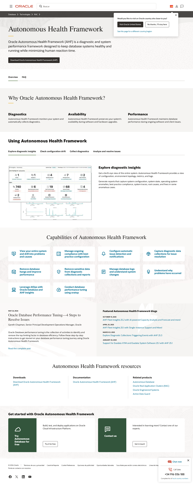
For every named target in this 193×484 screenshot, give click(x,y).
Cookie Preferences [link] (68, 465)
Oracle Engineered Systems (146, 389)
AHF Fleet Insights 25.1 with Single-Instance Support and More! (132, 327)
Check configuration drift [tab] (53, 151)
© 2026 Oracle (13, 465)
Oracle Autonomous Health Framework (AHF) (94, 381)
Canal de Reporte (53, 465)
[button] (11, 6)
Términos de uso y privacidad (34, 465)
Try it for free (50, 444)
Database (12, 14)
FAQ (24, 77)
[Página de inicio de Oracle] (24, 6)
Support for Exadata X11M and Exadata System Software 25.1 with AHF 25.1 (138, 343)
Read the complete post (19, 348)
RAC (36, 14)
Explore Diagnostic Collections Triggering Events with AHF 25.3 (132, 335)
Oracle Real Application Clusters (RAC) (151, 385)
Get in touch (140, 444)
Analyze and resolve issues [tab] (107, 151)
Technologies (25, 14)
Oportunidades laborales (105, 465)
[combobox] (96, 6)
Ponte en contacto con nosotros (19, 468)
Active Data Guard (141, 393)
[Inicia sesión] (176, 6)
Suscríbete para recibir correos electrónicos (131, 465)
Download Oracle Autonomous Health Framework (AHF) (34, 60)
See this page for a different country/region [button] (134, 31)
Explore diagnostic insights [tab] (22, 151)
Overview (13, 77)
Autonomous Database (143, 381)
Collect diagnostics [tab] (79, 151)
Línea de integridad (156, 465)
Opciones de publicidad (85, 465)
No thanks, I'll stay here (157, 24)
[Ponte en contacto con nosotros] (182, 6)
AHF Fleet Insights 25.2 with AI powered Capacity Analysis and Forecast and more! (142, 319)
